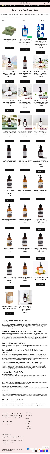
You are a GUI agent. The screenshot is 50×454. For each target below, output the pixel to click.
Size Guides (28, 423)
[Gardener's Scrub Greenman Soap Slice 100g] (9, 30)
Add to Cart (9, 47)
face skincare (29, 359)
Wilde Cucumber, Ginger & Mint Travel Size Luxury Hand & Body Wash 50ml (9, 132)
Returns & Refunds (29, 421)
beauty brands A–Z (9, 359)
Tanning (42, 14)
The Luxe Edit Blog (29, 415)
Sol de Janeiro (33, 14)
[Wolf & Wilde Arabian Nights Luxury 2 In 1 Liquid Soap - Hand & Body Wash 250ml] (40, 62)
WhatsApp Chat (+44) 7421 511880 (8, 442)
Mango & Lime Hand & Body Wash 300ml (25, 191)
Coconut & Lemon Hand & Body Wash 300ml (40, 191)
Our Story (27, 418)
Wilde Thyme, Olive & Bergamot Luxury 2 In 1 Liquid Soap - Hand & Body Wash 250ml (40, 162)
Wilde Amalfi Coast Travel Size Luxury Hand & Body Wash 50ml (25, 73)
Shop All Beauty (7, 16)
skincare (19, 359)
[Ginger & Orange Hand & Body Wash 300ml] (9, 239)
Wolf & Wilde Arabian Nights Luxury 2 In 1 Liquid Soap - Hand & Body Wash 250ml (41, 73)
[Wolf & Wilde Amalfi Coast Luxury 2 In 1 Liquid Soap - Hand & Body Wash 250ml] (9, 62)
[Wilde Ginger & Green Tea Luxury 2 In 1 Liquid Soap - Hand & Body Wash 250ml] (40, 122)
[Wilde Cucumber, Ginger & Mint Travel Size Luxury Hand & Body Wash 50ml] (9, 122)
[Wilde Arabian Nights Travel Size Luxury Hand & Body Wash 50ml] (9, 91)
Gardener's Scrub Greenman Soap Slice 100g (9, 40)
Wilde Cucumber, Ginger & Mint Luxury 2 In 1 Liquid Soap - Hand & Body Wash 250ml (40, 102)
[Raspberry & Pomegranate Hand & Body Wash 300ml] (25, 210)
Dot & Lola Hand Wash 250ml (41, 277)
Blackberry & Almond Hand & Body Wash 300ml (25, 278)
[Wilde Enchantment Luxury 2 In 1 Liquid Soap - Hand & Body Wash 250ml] (25, 122)
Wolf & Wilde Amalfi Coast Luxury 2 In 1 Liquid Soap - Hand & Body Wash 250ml (9, 73)
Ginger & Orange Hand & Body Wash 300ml (9, 249)
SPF (38, 14)
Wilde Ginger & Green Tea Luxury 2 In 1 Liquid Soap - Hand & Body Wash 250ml (40, 132)
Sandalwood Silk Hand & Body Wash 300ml (9, 220)
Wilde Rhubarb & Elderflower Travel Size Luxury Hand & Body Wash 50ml (25, 161)
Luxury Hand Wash (18, 16)
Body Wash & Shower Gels (24, 14)
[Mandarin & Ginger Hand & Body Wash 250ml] (25, 239)
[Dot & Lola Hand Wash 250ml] (40, 268)
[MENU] (3, 3)
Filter (4, 20)
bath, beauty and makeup (35, 358)
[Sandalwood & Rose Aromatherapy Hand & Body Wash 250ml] (40, 210)
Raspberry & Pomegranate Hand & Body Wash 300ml (25, 220)
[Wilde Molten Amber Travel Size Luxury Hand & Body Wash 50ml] (9, 151)
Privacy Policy (28, 425)
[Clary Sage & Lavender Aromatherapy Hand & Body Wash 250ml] (9, 181)
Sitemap (27, 430)
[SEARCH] (5, 3)
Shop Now (40, 284)
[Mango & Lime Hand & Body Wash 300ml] (25, 181)
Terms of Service (28, 428)
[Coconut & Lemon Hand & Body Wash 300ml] (40, 181)
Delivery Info (28, 420)
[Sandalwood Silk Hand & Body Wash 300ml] (9, 210)
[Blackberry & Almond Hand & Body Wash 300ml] (25, 268)
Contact (27, 417)
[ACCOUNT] (45, 3)
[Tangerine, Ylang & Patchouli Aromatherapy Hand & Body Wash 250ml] (40, 239)
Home (3, 16)
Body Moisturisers (4, 14)
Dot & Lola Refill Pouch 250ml (9, 306)
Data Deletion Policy (29, 426)
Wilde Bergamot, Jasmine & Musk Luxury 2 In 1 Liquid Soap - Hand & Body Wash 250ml (25, 103)
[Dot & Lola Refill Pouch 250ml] (9, 297)
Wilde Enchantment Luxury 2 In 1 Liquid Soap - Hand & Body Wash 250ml (25, 132)
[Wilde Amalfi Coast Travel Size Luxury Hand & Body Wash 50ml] (25, 62)
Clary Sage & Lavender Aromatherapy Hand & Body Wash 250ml (9, 192)
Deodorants (47, 14)
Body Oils (10, 14)
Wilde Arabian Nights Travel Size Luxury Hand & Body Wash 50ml (9, 102)
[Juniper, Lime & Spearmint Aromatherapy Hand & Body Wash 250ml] (9, 268)
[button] (47, 3)
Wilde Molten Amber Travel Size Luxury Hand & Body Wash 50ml (9, 161)
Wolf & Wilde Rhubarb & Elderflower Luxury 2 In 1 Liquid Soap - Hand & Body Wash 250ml (24, 308)
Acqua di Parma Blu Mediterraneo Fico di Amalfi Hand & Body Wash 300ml (25, 41)
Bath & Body (12, 16)
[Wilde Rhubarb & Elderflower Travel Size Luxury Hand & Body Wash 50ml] (25, 151)
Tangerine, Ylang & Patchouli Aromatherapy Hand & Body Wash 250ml (40, 250)
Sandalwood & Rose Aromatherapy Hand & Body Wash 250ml (40, 221)
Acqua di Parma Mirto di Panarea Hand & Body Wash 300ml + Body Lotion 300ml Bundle (40, 43)
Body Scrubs (16, 14)
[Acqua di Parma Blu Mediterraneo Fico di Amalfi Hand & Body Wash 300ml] (25, 30)
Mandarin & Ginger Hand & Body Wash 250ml (25, 249)
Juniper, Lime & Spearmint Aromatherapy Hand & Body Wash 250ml (9, 279)
